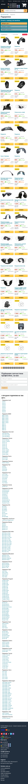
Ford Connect (5, 475)
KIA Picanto (4, 510)
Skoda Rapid (5, 634)
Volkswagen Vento (6, 709)
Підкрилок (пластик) (20, 265)
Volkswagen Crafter (6, 688)
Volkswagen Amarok (6, 682)
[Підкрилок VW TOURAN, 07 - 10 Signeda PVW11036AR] (21, 194)
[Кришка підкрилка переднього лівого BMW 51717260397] (7, 62)
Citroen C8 (4, 447)
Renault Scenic (5, 618)
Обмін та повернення (6, 773)
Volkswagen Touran (6, 706)
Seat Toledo (5, 627)
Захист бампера (5, 156)
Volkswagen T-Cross (6, 701)
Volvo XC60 (5, 677)
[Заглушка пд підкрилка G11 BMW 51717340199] (21, 326)
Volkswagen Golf (6, 690)
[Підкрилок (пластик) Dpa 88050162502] (21, 260)
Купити (7, 56)
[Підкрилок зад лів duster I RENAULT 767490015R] (7, 348)
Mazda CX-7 (5, 529)
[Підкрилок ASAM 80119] (21, 150)
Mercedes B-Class (6, 534)
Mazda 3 (4, 523)
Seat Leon (4, 626)
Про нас (10, 1)
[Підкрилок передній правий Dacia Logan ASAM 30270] (7, 40)
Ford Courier (5, 477)
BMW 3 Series (5, 418)
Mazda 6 (4, 525)
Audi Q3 (4, 411)
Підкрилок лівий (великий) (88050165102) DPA (7, 244)
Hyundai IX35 (5, 497)
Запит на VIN (4, 749)
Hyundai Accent (5, 490)
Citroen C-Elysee (6, 441)
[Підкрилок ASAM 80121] (21, 128)
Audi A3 (4, 403)
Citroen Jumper (5, 449)
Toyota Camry (5, 659)
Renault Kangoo (5, 609)
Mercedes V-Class (6, 550)
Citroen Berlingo (5, 439)
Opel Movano (5, 573)
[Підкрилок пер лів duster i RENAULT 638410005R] (7, 326)
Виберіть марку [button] (6, 26)
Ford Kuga (4, 481)
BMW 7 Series (5, 422)
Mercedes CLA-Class (7, 537)
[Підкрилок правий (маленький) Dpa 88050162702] (7, 106)
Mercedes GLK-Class (6, 544)
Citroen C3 (4, 442)
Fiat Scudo (4, 470)
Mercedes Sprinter (6, 548)
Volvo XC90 (5, 678)
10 (21, 367)
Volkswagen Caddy (6, 685)
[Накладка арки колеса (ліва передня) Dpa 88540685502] (7, 172)
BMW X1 (4, 424)
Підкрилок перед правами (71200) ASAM (6, 222)
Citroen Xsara (5, 454)
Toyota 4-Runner (6, 655)
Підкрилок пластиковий (7, 265)
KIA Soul (4, 515)
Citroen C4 (4, 444)
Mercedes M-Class (6, 546)
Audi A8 (4, 410)
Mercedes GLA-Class (7, 541)
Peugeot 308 (5, 587)
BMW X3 (4, 425)
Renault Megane (5, 615)
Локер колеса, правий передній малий (20, 244)
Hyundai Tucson (5, 503)
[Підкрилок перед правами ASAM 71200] (7, 216)
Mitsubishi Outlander (6, 558)
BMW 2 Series (5, 416)
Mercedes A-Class (6, 533)
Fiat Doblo (4, 467)
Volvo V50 (4, 674)
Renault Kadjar (5, 608)
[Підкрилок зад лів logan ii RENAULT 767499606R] (21, 304)
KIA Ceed (4, 506)
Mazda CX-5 (5, 528)
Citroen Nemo (5, 452)
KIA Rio (3, 512)
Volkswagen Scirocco (7, 698)
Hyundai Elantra (5, 491)
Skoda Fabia (5, 631)
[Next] (23, 368)
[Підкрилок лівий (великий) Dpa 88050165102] (7, 238)
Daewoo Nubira (5, 462)
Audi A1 (3, 401)
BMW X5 (4, 428)
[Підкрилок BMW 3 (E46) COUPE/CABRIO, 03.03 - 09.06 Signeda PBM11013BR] (21, 282)
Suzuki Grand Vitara (6, 650)
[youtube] (2, 734)
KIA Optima (4, 509)
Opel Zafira (4, 576)
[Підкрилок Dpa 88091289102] (7, 282)
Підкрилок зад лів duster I (7, 354)
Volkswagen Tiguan (6, 703)
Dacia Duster (5, 457)
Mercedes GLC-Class (7, 543)
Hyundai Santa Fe (6, 500)
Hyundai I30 (4, 495)
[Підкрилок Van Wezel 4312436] (7, 128)
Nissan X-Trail (5, 567)
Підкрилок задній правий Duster (21, 354)
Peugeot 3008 (5, 584)
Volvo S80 (4, 673)
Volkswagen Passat (6, 695)
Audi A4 (4, 404)
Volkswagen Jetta (6, 692)
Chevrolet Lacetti (6, 434)
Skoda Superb (5, 637)
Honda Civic (5, 486)
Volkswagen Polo (6, 696)
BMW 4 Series (5, 419)
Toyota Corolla (5, 660)
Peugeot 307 (5, 586)
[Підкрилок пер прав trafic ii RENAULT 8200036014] (7, 194)
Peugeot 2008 (5, 580)
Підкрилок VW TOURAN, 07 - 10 (21, 200)
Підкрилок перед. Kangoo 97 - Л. (21, 69)
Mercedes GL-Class (6, 540)
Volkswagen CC (5, 686)
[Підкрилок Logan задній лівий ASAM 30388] (7, 84)
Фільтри (25, 34)
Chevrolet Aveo (5, 433)
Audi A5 (4, 406)
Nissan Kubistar (5, 563)
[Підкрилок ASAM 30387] (21, 84)
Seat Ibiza (4, 624)
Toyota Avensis (5, 657)
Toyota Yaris (5, 668)
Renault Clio (4, 602)
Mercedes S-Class (6, 547)
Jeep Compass (5, 713)
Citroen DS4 (5, 448)
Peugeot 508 (5, 591)
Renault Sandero (6, 617)
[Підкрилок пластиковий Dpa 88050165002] (7, 260)
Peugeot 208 (5, 583)
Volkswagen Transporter (7, 708)
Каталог (2, 778)
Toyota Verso (5, 666)
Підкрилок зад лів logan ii (21, 309)
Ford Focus (4, 480)
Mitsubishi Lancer (6, 556)
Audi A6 (4, 407)
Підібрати (4, 387)
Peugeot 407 (5, 589)
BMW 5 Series (5, 421)
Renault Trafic (5, 619)
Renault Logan (5, 612)
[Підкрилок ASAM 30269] (21, 40)
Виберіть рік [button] (5, 23)
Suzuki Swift (5, 651)
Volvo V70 (4, 675)
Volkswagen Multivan (7, 693)
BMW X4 (4, 426)
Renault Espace (5, 604)
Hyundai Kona (5, 498)
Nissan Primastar (5, 564)
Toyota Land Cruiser (6, 662)
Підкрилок (17, 46)
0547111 (13, 4)
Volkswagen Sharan (6, 699)
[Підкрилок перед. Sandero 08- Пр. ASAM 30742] (21, 172)
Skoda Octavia (5, 632)
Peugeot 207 (5, 581)
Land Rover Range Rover (7, 520)
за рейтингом (4, 34)
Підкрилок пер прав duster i (20, 222)
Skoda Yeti (4, 638)
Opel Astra (4, 571)
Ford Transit (4, 482)
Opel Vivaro (4, 575)
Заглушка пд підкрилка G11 (20, 332)
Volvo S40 (4, 671)
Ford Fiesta (4, 478)
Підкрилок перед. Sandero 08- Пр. (19, 179)
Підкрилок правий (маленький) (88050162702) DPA (6, 113)
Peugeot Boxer (5, 596)
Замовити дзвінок (5, 747)
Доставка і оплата (16, 1)
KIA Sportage (5, 516)
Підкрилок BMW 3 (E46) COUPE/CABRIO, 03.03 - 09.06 (20, 288)
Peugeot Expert (5, 597)
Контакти (23, 1)
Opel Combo (5, 572)
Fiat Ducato (4, 469)
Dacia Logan (5, 459)
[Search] (25, 10)
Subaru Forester (5, 642)
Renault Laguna (5, 611)
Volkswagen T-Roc (6, 702)
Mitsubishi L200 (5, 555)
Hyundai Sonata (5, 501)
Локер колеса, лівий (20, 112)
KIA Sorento (4, 513)
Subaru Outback (5, 646)
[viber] (4, 734)
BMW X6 (4, 429)
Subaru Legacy (5, 645)
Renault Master (5, 614)
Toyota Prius (5, 663)
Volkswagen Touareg (7, 705)
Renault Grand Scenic (7, 607)
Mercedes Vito (5, 551)
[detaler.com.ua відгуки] (6, 737)
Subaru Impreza (5, 643)
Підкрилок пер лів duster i (7, 331)
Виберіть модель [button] (7, 29)
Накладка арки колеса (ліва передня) (6, 179)
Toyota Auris (5, 656)
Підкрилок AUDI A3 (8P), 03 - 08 (7, 310)
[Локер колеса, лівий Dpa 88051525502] (21, 106)
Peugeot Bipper (5, 594)
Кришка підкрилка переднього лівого (5, 69)
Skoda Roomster (6, 635)
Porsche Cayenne (6, 718)
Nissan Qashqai (5, 566)
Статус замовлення (5, 768)
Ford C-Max (4, 474)
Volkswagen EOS (6, 689)
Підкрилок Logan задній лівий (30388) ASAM (7, 91)
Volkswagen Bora (6, 683)
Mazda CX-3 (5, 526)
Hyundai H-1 (4, 494)
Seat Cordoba (5, 623)
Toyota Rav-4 (5, 665)
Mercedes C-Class (6, 535)
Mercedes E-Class (6, 538)
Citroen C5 (4, 445)
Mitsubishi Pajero (6, 559)
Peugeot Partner (6, 599)
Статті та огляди (5, 776)
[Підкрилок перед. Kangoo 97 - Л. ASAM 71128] (21, 62)
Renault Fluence (5, 605)
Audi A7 (4, 409)
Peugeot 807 (5, 593)
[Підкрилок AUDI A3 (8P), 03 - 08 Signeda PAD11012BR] (7, 304)
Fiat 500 (4, 466)
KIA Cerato (4, 508)
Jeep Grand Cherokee (7, 714)
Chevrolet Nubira (6, 436)
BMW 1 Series (5, 415)
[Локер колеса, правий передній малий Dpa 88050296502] (21, 238)
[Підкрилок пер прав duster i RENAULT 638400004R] (21, 216)
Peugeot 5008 (5, 590)
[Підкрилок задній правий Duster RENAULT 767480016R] (21, 348)
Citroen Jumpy (5, 451)
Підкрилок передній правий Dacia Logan (6, 47)
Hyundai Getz (5, 492)
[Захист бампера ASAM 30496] (7, 150)
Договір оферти (4, 775)
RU (3, 1)
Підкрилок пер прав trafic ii (7, 200)
